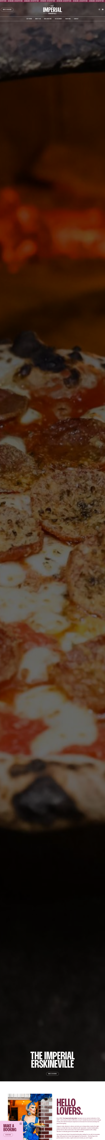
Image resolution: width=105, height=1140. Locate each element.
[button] (20, 1124)
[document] (52, 570)
